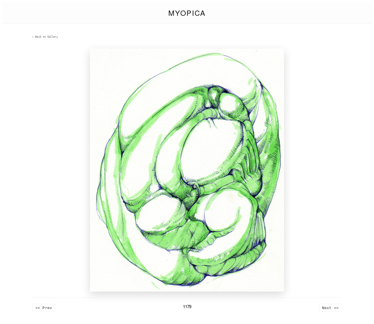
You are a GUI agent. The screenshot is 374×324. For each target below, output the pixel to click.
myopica (187, 12)
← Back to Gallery (45, 36)
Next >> (330, 308)
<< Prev (43, 308)
